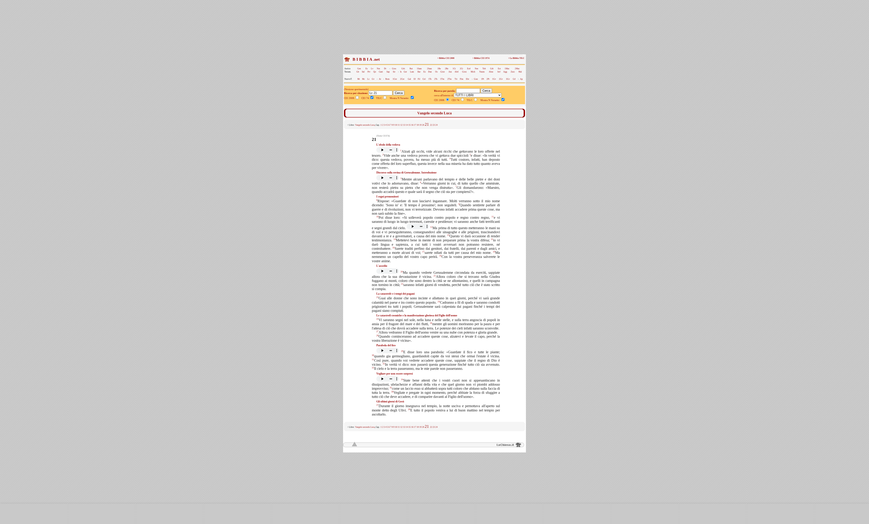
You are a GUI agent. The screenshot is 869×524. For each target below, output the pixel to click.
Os (436, 72)
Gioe (442, 72)
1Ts (430, 79)
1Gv (494, 79)
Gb (357, 72)
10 (396, 125)
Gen (359, 68)
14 (407, 125)
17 (415, 125)
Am (450, 72)
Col (424, 79)
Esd (468, 68)
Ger (405, 72)
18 (418, 125)
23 (434, 125)
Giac (476, 79)
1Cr (454, 68)
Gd (514, 79)
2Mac (517, 68)
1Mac (507, 68)
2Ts (435, 79)
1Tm (442, 79)
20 (423, 125)
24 (436, 125)
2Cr (461, 68)
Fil (419, 79)
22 (431, 125)
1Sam (419, 68)
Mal (520, 72)
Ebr (467, 79)
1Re (439, 68)
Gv (373, 79)
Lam (412, 72)
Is (401, 72)
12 (401, 125)
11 (399, 125)
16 (412, 125)
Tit (456, 79)
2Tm (449, 79)
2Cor (402, 79)
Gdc (403, 68)
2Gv (501, 79)
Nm (378, 68)
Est (499, 68)
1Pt (482, 79)
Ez (424, 72)
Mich (473, 72)
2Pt (488, 79)
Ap (521, 79)
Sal (363, 72)
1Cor (395, 79)
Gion (464, 72)
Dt (385, 68)
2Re (446, 68)
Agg (505, 72)
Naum (482, 72)
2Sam (429, 68)
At (380, 79)
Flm (461, 79)
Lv (372, 68)
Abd (456, 72)
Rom (387, 79)
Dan (430, 72)
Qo (374, 72)
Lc (368, 79)
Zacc (513, 72)
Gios (394, 68)
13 (404, 125)
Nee (476, 68)
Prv (369, 72)
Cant (381, 72)
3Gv (508, 79)
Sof (498, 72)
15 (409, 125)
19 (420, 125)
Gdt (492, 68)
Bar (419, 72)
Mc (363, 79)
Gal (409, 79)
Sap (388, 72)
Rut (411, 68)
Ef (415, 79)
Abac (491, 72)
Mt (358, 79)
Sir (394, 72)
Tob (484, 68)
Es (366, 68)
